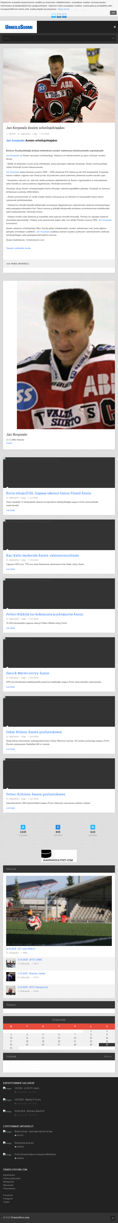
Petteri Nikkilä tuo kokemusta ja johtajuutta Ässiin (44, 614)
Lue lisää (10, 510)
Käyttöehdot (9, 1175)
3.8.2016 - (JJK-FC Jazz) (27, 1088)
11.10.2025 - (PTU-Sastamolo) (33, 987)
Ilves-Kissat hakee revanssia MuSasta (35, 1154)
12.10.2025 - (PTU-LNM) (30, 959)
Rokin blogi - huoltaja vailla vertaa (33, 1131)
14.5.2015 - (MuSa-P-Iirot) (28, 1099)
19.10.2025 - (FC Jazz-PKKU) (20, 948)
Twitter (6, 1202)
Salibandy (25, 963)
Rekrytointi (8, 1185)
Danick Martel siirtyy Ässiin (27, 673)
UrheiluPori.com (20, 1217)
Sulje (113, 13)
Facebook (8, 1195)
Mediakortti (8, 1181)
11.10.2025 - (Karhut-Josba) (31, 973)
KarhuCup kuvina (24, 1142)
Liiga (34, 133)
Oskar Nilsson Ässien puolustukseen (34, 732)
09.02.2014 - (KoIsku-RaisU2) (29, 1111)
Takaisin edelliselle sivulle (18, 248)
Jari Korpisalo (15, 140)
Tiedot (9, 443)
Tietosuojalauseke (12, 1178)
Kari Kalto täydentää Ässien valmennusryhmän (42, 555)
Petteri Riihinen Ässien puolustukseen (35, 794)
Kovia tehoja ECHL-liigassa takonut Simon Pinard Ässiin (48, 493)
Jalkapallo (14, 952)
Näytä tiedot (63, 9)
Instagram (8, 1198)
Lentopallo (22, 1115)
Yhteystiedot (9, 1188)
